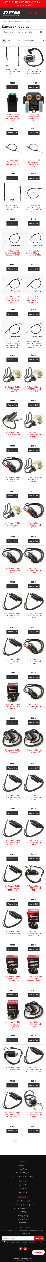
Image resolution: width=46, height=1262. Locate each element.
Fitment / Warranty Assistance (23, 1176)
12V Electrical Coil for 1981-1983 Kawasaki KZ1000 (34, 797)
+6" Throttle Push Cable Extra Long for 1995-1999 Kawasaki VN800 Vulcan (12, 344)
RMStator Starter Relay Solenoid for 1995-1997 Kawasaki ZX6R (12, 118)
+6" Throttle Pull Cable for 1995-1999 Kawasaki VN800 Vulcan (12, 299)
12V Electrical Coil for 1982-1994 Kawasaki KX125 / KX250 (34, 933)
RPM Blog (23, 1192)
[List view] (8, 41)
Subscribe (39, 1238)
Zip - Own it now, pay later (23, 1208)
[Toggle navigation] (41, 13)
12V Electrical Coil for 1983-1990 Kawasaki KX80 (34, 1115)
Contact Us (23, 1188)
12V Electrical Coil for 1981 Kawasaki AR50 (34, 751)
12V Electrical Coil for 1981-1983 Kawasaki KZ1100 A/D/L (12, 842)
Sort (18, 40)
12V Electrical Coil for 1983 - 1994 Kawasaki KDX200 (34, 979)
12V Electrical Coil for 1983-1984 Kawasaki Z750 (12, 1069)
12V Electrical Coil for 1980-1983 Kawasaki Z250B (34, 706)
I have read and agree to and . (23, 1243)
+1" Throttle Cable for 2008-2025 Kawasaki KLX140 (12, 162)
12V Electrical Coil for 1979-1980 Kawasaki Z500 (34, 616)
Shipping (23, 1212)
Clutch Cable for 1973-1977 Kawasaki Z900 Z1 (12, 71)
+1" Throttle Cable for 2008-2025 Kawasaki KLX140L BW (33, 163)
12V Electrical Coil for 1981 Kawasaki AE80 (12, 751)
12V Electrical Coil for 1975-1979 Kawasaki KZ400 (12, 480)
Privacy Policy (23, 1215)
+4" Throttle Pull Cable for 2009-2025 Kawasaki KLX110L (33, 253)
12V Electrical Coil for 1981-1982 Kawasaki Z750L (12, 797)
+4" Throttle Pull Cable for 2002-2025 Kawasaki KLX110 (12, 253)
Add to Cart (12, 87)
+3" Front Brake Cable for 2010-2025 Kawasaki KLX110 (12, 207)
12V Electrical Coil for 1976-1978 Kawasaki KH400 (12, 525)
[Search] (41, 32)
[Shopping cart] (36, 13)
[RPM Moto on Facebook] (21, 1248)
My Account (23, 1165)
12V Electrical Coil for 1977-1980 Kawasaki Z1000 (12, 570)
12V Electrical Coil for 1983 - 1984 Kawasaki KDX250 (12, 979)
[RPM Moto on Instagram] (25, 1248)
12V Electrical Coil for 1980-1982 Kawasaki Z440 (34, 661)
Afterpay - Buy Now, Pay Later (23, 1204)
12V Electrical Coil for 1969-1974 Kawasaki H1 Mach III (12, 389)
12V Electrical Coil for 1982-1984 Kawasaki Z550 (12, 933)
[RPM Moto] (11, 13)
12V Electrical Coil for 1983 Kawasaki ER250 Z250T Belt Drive (12, 1025)
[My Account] (30, 13)
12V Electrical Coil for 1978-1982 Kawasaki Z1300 (12, 616)
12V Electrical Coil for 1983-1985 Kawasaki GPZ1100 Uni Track (34, 1069)
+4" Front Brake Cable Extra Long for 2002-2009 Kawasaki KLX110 (34, 208)
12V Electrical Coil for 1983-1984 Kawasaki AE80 (34, 1024)
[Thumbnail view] (4, 41)
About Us (23, 1185)
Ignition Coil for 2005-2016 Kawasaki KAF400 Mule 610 (34, 71)
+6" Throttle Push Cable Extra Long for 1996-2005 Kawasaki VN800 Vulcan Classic (34, 344)
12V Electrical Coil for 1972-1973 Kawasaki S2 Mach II (34, 389)
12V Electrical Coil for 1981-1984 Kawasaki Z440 (34, 888)
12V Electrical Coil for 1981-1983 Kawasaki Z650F (34, 842)
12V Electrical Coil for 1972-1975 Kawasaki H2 (12, 434)
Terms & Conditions (23, 1201)
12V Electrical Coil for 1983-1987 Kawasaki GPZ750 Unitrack (12, 1115)
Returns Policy (23, 1219)
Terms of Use (23, 1223)
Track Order (23, 1169)
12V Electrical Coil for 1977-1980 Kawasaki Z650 (34, 570)
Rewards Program (23, 1172)
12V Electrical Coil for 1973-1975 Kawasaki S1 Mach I (34, 434)
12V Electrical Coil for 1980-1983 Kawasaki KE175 (12, 706)
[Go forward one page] (31, 1141)
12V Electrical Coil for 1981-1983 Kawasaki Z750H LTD (12, 888)
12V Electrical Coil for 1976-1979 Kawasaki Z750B (34, 525)
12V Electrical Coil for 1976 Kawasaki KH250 (34, 480)
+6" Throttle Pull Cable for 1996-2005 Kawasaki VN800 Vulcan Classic (33, 299)
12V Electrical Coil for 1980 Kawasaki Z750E (12, 661)
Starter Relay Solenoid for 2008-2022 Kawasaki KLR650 (34, 118)
